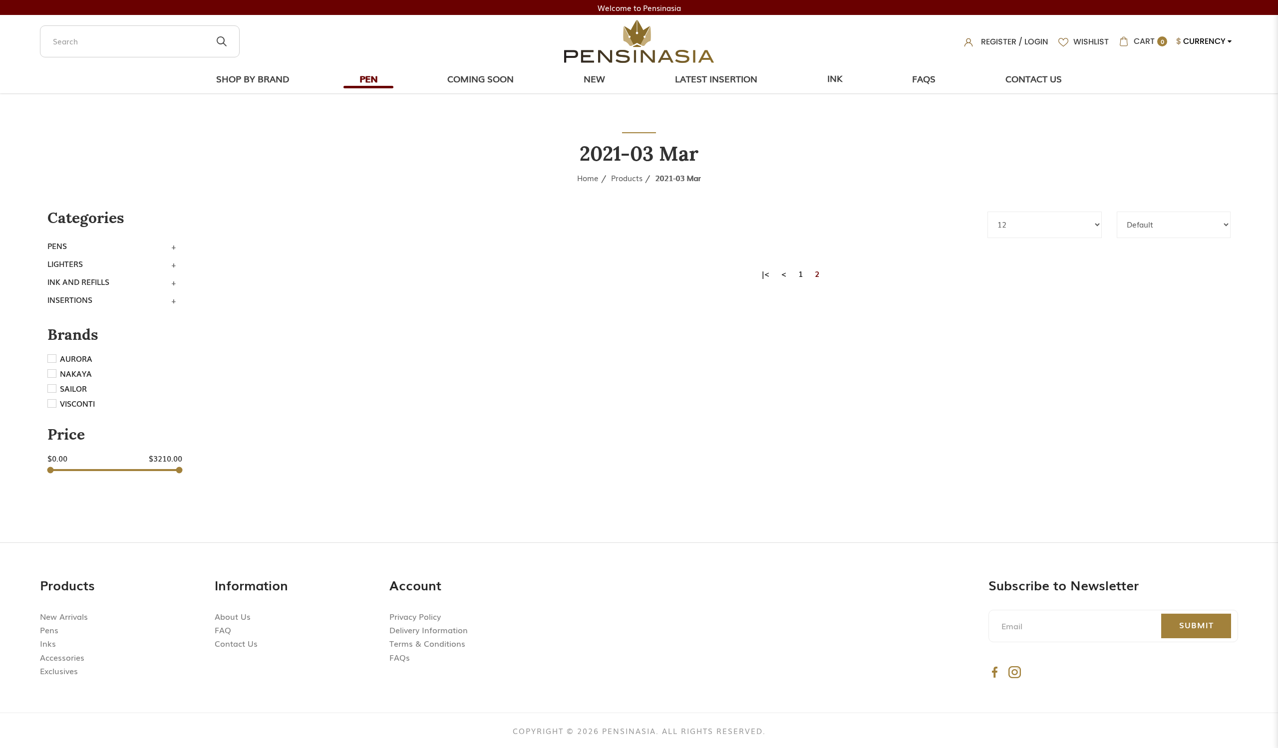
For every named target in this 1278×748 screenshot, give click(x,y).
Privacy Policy (415, 616)
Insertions (69, 299)
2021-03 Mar (678, 177)
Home (588, 177)
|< (766, 273)
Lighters (65, 263)
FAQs (399, 657)
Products (626, 177)
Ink (834, 77)
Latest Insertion (716, 78)
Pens (57, 245)
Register (998, 41)
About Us (233, 616)
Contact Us (1033, 78)
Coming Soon (480, 78)
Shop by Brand (253, 78)
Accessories (62, 657)
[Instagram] (1014, 672)
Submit (1196, 625)
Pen (368, 78)
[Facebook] (994, 672)
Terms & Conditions (427, 643)
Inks (48, 643)
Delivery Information (428, 630)
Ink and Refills (78, 281)
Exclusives (59, 671)
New (594, 78)
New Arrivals (64, 616)
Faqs (924, 78)
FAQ (223, 630)
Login (1036, 41)
